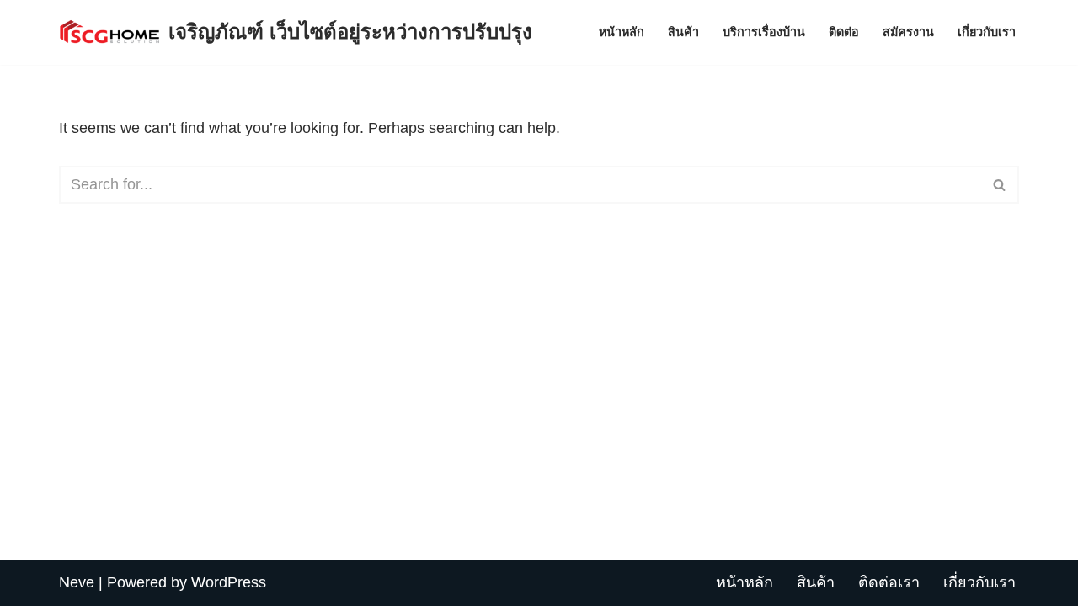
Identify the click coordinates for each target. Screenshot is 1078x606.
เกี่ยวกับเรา (987, 32)
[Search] (1000, 185)
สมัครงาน (908, 32)
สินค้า (683, 32)
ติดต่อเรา (889, 582)
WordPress (228, 582)
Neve (76, 582)
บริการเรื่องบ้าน (764, 32)
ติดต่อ (844, 32)
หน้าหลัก (621, 32)
